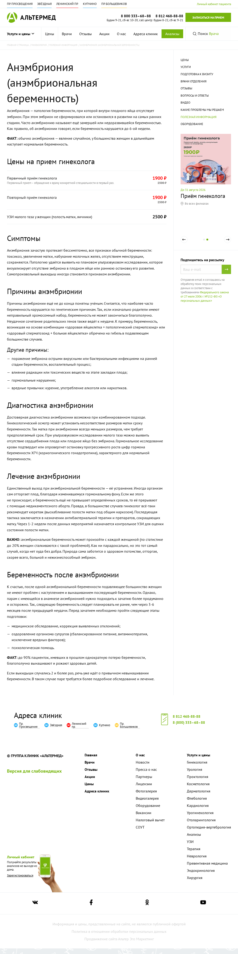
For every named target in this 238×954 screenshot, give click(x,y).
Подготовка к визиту (197, 74)
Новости (142, 762)
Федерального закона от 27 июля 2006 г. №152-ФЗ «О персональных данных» (205, 296)
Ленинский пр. (67, 4)
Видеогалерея (147, 798)
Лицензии (144, 784)
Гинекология (197, 762)
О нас (121, 33)
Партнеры (144, 776)
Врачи (67, 33)
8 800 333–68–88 (136, 16)
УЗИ (190, 841)
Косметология (198, 784)
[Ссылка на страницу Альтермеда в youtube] (203, 903)
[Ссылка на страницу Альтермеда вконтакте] (35, 903)
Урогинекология (200, 813)
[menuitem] (49, 34)
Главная (91, 755)
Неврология (197, 856)
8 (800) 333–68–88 (189, 722)
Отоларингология (201, 820)
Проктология (197, 776)
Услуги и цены (18, 33)
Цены (49, 33)
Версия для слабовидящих (34, 771)
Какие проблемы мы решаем (202, 110)
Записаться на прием (208, 18)
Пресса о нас (146, 769)
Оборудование (192, 124)
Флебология (197, 798)
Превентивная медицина (207, 863)
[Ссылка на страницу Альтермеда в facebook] (91, 903)
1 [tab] (204, 243)
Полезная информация (198, 117)
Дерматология (198, 791)
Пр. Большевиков (114, 4)
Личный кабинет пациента (214, 4)
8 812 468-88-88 (186, 716)
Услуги (186, 67)
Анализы (172, 33)
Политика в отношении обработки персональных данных (119, 931)
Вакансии (143, 813)
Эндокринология (201, 870)
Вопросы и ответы (195, 96)
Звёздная (44, 4)
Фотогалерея (146, 791)
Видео (185, 103)
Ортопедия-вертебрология (209, 827)
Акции (104, 33)
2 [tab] (207, 243)
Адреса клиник (145, 33)
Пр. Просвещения (20, 4)
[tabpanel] (206, 170)
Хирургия (194, 878)
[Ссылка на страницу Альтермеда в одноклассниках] (147, 903)
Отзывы (85, 33)
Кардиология (198, 805)
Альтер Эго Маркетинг (136, 939)
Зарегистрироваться (20, 875)
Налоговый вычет (150, 820)
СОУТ (140, 827)
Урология (194, 769)
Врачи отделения (193, 81)
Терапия (193, 849)
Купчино (90, 4)
